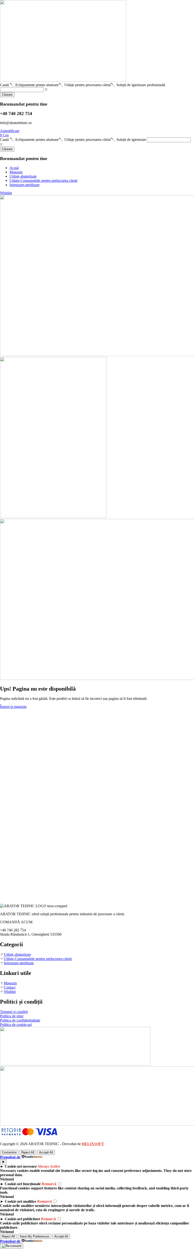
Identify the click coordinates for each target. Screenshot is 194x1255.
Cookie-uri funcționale (23, 1184)
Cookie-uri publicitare (22, 1219)
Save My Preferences (34, 1236)
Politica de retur (11, 1016)
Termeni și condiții (14, 1012)
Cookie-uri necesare (21, 1166)
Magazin (10, 983)
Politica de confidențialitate (20, 1020)
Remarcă (49, 1184)
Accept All (46, 1152)
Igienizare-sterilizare (19, 963)
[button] (9, 131)
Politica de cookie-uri (16, 1025)
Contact (9, 987)
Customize (9, 1152)
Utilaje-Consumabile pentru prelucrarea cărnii (38, 959)
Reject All (27, 1152)
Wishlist (10, 992)
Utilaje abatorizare (17, 954)
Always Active (48, 1166)
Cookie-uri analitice (20, 1201)
